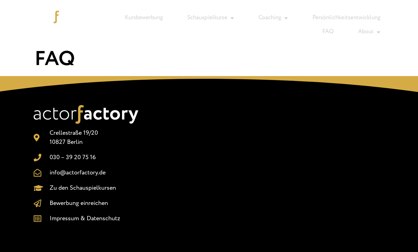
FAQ (328, 31)
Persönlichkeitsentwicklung (346, 17)
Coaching (270, 17)
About (366, 31)
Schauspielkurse (207, 17)
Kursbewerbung (144, 17)
